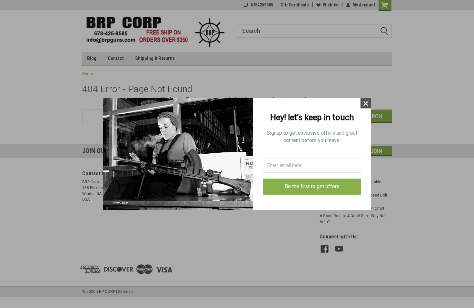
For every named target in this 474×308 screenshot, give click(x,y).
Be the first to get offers (312, 187)
